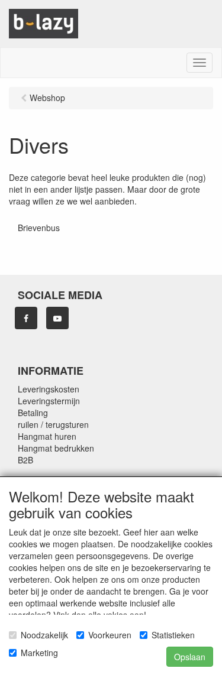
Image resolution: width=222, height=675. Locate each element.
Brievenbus (39, 227)
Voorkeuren (109, 635)
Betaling (33, 412)
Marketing (39, 652)
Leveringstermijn (49, 401)
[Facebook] (26, 318)
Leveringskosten (48, 389)
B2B (25, 460)
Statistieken (173, 635)
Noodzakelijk (44, 635)
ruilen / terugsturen (53, 424)
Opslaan (189, 657)
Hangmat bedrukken (56, 448)
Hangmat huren (47, 436)
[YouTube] (57, 318)
